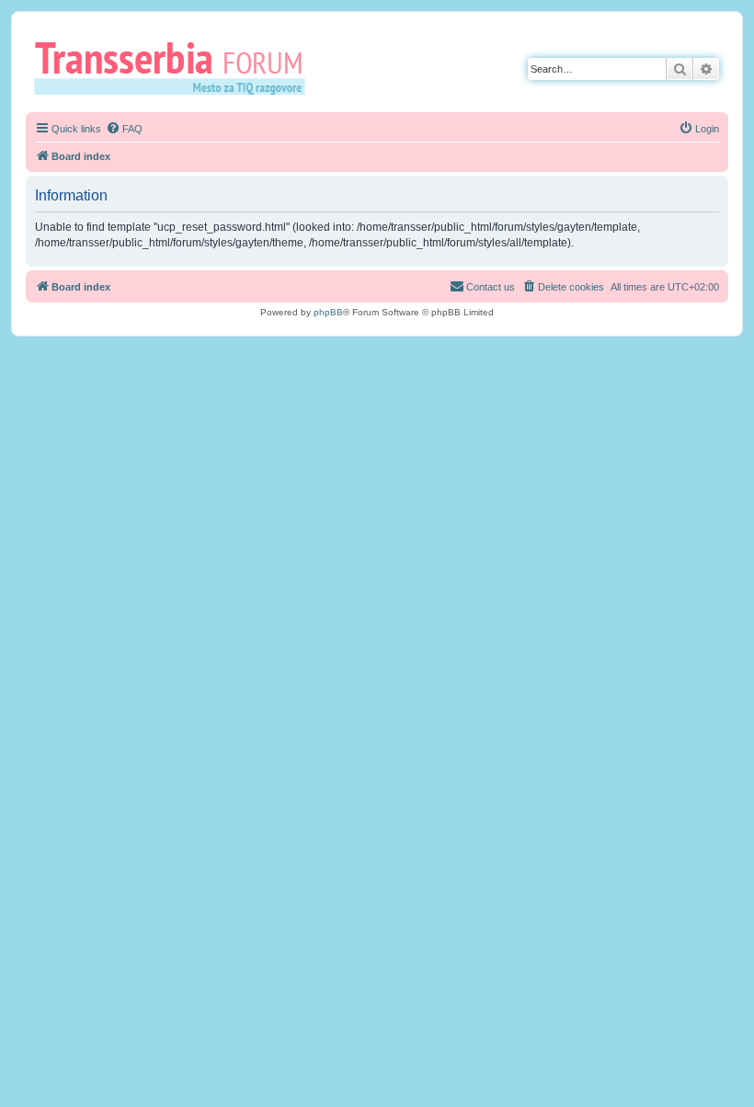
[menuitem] (124, 129)
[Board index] (176, 67)
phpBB (328, 312)
